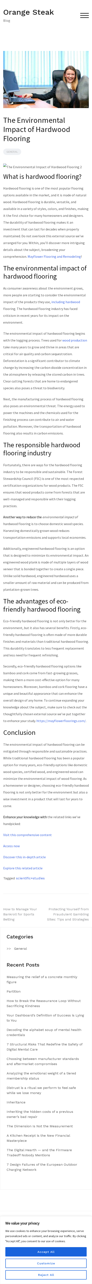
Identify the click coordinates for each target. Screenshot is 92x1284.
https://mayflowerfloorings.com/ (61, 721)
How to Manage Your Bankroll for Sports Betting (20, 914)
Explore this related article (23, 868)
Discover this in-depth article (24, 857)
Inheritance (16, 1102)
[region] (46, 1250)
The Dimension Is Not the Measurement (40, 1126)
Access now (11, 846)
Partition (14, 991)
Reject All (46, 1275)
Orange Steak (28, 12)
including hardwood (65, 302)
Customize (46, 1263)
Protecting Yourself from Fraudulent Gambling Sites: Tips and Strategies (68, 914)
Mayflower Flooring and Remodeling (54, 256)
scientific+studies (30, 878)
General (12, 151)
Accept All (46, 1252)
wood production (74, 340)
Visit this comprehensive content (27, 835)
